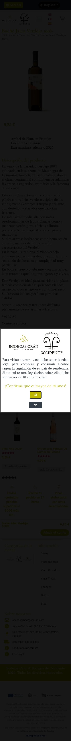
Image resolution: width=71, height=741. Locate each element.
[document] (35, 370)
